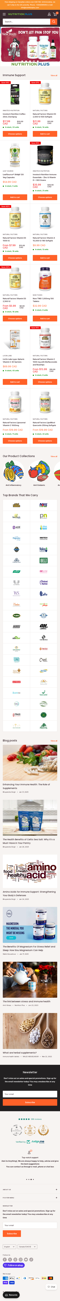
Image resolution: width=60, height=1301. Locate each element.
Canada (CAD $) (25, 1247)
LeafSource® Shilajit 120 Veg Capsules (13, 175)
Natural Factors (40, 110)
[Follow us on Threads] (15, 1259)
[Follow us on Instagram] (21, 1259)
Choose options (15, 134)
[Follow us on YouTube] (26, 1259)
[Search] (53, 22)
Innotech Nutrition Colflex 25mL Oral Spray (14, 115)
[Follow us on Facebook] (5, 1259)
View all (54, 75)
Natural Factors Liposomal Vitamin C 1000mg (14, 423)
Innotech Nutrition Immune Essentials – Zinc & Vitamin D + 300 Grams (45, 177)
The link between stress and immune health (26, 1001)
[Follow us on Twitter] (10, 1259)
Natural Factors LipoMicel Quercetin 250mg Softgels (44, 423)
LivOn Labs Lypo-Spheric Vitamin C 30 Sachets (13, 360)
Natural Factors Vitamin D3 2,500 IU (14, 299)
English (7, 1247)
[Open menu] (4, 14)
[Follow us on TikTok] (31, 1259)
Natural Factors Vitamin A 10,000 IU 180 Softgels (44, 239)
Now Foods (37, 295)
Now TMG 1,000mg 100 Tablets (43, 299)
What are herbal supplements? (20, 1052)
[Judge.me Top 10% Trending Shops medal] (43, 1130)
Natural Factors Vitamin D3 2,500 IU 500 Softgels (44, 115)
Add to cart (45, 134)
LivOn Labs (7, 356)
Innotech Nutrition (11, 110)
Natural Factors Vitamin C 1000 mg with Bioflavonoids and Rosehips (45, 362)
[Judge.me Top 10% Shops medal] (30, 1130)
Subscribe (30, 1102)
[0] (55, 14)
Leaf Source (8, 171)
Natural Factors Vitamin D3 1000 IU (14, 239)
